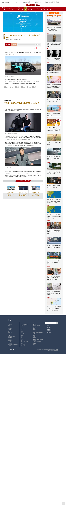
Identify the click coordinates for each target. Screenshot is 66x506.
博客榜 (48, 8)
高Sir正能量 (23, 325)
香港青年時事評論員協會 (38, 332)
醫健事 (35, 8)
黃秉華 (22, 332)
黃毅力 (34, 329)
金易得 (34, 335)
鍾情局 (9, 327)
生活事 (58, 2)
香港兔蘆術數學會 (11, 336)
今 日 (49, 15)
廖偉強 (22, 336)
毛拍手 (34, 322)
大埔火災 (8, 8)
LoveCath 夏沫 (36, 331)
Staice (22, 339)
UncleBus (10, 339)
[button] (40, 184)
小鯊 (22, 329)
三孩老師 (34, 336)
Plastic (42, 2)
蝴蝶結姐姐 (23, 345)
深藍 (9, 325)
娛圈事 (36, 2)
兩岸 (41, 8)
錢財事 (26, 8)
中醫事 (32, 8)
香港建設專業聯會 (36, 325)
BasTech (62, 2)
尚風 (22, 335)
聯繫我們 (49, 330)
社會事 (19, 8)
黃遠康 (9, 335)
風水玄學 (10, 332)
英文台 (24, 2)
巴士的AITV (9, 2)
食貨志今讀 (23, 344)
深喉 (22, 322)
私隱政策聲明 (49, 329)
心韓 (40, 2)
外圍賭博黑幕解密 (24, 324)
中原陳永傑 (10, 340)
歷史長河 (54, 2)
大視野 (38, 8)
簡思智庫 (34, 337)
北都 (4, 8)
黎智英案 (12, 8)
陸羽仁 (9, 329)
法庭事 (22, 8)
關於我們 (49, 332)
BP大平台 (14, 2)
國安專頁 (4, 2)
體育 (46, 2)
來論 (34, 344)
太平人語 (22, 333)
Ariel (9, 322)
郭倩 (22, 327)
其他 (50, 8)
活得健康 (10, 337)
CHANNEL (32, 2)
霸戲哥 (22, 331)
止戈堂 (22, 328)
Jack (34, 333)
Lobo (9, 333)
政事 (15, 8)
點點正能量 (10, 341)
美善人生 (49, 2)
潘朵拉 (22, 337)
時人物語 (34, 327)
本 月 (59, 15)
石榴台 (27, 2)
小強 (9, 331)
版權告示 (49, 325)
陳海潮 (34, 343)
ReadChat (10, 343)
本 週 (54, 15)
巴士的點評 (10, 324)
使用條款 (49, 327)
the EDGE (19, 2)
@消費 (44, 8)
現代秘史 (34, 324)
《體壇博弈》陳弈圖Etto (37, 341)
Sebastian (10, 328)
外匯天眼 (34, 328)
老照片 (22, 340)
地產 (28, 8)
